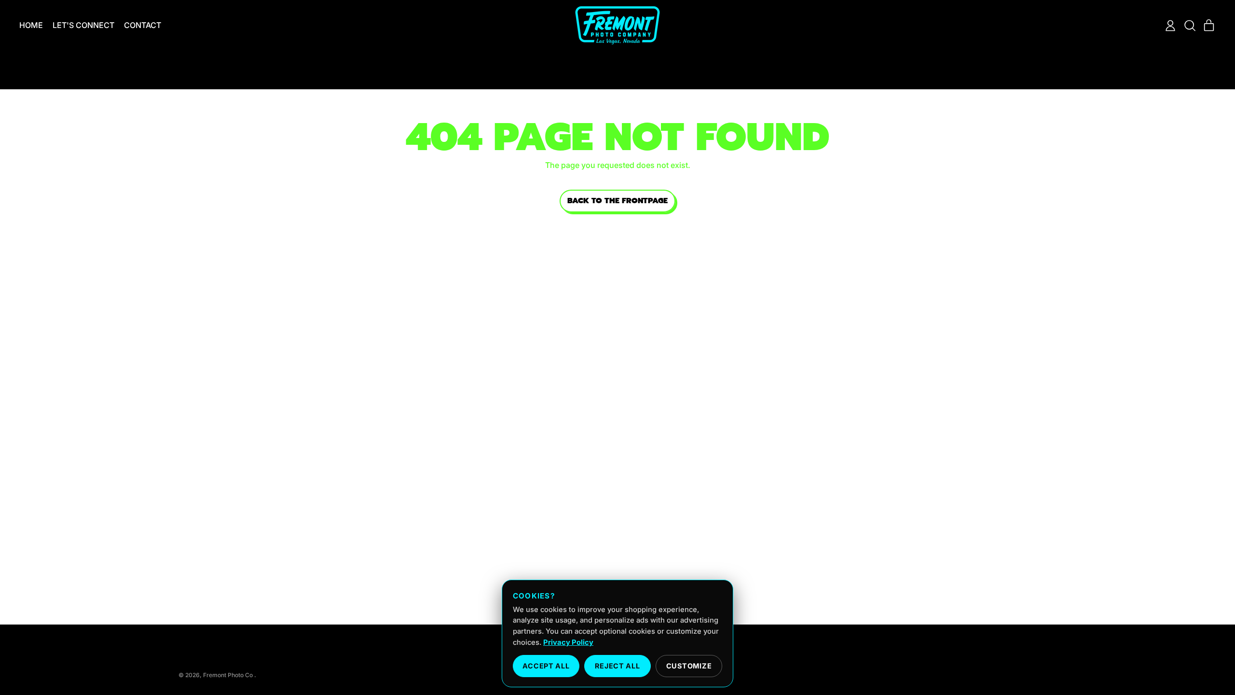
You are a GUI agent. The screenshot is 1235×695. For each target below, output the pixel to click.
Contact (142, 25)
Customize (689, 666)
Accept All (545, 666)
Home (31, 25)
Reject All (617, 666)
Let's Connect (83, 25)
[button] (1189, 25)
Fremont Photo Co (228, 675)
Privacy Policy (568, 642)
